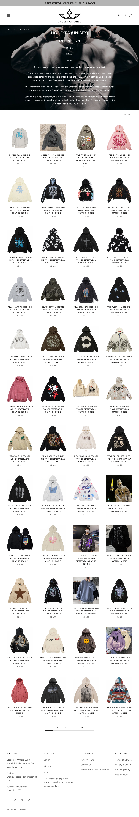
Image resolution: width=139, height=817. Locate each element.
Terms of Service (123, 759)
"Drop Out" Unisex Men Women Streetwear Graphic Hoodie (20, 459)
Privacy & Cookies (123, 764)
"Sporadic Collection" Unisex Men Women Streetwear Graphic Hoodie (86, 560)
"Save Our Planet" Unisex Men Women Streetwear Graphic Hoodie (119, 459)
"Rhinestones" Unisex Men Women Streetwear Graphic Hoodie (53, 611)
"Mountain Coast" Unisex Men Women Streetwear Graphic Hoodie (53, 710)
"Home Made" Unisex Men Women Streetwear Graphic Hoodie (53, 409)
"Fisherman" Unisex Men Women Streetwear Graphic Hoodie (86, 409)
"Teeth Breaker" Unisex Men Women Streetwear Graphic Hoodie (86, 359)
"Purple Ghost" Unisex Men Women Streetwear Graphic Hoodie (119, 611)
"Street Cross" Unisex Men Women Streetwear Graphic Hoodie (86, 260)
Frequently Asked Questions (95, 769)
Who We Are (87, 759)
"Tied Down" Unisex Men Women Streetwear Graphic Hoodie (119, 158)
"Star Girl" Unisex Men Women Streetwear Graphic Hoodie (19, 210)
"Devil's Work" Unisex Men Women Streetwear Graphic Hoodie (86, 459)
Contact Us (86, 764)
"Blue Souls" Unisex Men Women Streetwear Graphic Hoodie (20, 158)
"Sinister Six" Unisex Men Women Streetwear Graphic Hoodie (19, 508)
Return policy (121, 774)
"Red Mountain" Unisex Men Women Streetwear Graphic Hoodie (119, 359)
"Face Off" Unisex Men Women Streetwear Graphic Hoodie (19, 558)
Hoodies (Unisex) (26, 29)
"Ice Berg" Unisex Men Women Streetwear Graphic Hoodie (86, 508)
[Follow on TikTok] (29, 800)
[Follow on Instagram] (15, 800)
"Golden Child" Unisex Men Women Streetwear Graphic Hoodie (119, 210)
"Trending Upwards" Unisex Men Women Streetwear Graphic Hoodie (86, 710)
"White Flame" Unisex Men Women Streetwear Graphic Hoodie (119, 558)
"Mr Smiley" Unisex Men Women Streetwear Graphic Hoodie (86, 660)
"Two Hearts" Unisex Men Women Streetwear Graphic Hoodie (53, 558)
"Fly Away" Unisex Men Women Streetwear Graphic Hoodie (119, 660)
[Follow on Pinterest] (22, 800)
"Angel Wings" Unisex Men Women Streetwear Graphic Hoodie (53, 158)
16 (82, 727)
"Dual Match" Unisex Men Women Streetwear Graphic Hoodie (20, 310)
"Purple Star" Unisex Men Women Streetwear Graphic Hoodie (119, 310)
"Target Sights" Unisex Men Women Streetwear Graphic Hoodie (53, 660)
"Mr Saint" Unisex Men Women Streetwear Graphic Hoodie (119, 409)
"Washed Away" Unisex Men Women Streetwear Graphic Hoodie (20, 409)
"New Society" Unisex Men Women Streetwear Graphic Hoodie (53, 310)
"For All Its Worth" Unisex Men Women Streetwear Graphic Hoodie (19, 260)
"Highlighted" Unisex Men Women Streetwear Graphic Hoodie (53, 210)
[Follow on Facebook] (8, 800)
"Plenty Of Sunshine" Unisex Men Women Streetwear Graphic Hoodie (86, 159)
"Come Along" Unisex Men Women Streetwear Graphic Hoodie (20, 359)
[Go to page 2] (90, 727)
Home (9, 29)
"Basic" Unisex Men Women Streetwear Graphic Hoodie (19, 710)
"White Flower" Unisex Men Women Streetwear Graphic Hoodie (119, 260)
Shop (16, 29)
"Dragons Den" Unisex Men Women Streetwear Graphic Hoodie (19, 660)
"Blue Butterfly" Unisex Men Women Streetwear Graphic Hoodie (53, 508)
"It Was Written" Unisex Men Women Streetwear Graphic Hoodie (119, 508)
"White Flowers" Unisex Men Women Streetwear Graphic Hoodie (53, 260)
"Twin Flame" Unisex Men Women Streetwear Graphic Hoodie (86, 310)
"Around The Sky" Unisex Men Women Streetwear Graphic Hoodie (53, 459)
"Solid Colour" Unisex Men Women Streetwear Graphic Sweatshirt (86, 611)
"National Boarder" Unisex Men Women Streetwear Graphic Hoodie (119, 710)
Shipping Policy (122, 769)
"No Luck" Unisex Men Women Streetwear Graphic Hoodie (86, 210)
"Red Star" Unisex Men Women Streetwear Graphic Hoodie (20, 611)
